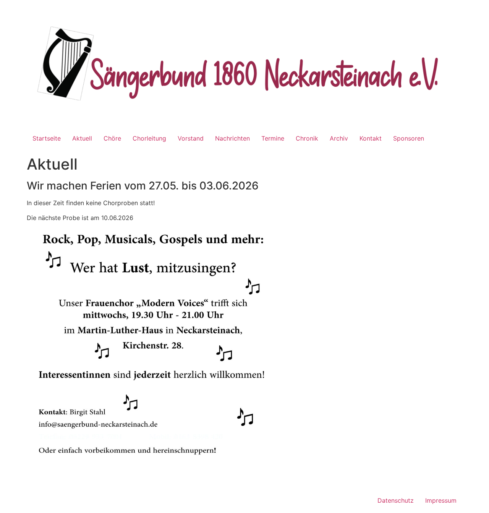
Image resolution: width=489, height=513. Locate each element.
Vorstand (191, 138)
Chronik (307, 138)
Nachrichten (232, 138)
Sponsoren (408, 138)
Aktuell (82, 138)
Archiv (339, 138)
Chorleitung (149, 138)
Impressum (441, 500)
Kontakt (370, 138)
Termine (272, 138)
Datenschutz (395, 500)
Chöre (112, 138)
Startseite (46, 138)
